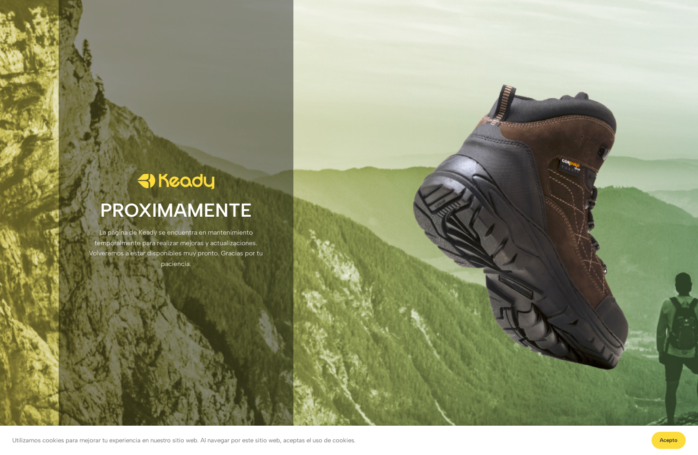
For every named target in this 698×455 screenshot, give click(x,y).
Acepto (669, 440)
